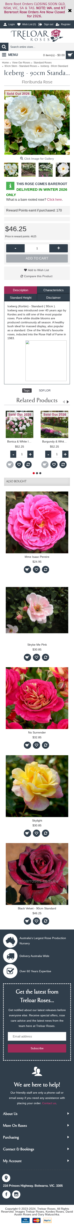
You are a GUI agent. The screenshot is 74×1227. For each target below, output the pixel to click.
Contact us (49, 1103)
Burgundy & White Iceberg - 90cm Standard (55, 441)
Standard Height (20, 297)
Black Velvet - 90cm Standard (37, 908)
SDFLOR (45, 390)
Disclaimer (53, 297)
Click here (54, 199)
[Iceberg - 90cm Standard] (37, 122)
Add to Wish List (38, 270)
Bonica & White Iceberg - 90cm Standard (20, 441)
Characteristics (53, 290)
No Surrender (37, 732)
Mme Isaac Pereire (37, 556)
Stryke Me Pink (37, 644)
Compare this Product (38, 276)
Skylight (37, 820)
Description (20, 290)
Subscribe (37, 1048)
